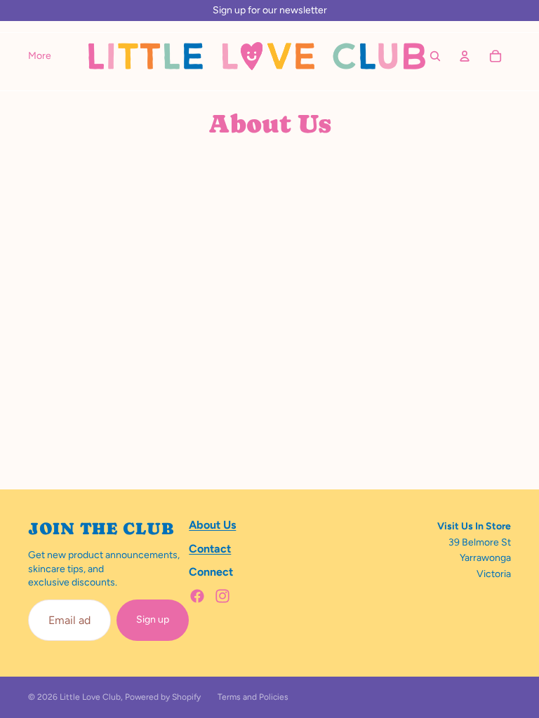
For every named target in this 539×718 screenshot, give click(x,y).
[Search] (435, 56)
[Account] (464, 56)
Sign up (152, 619)
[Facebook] (197, 596)
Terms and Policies (253, 697)
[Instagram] (222, 596)
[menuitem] (39, 56)
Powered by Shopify (163, 697)
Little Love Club (90, 697)
